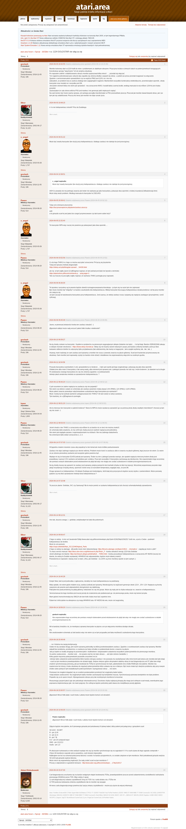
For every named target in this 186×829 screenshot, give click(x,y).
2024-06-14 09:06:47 (57, 535)
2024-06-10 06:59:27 (57, 340)
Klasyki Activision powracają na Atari (34, 36)
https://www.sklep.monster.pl (83, 347)
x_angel (24, 137)
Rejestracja (71, 19)
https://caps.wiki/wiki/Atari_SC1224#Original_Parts (68, 547)
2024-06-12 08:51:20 (57, 403)
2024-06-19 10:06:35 (57, 710)
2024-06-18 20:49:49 (57, 640)
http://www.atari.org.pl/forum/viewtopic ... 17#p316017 (102, 763)
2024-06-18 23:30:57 (57, 690)
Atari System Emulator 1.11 (31, 45)
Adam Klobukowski (30, 770)
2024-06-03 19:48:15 (57, 103)
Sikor (23, 103)
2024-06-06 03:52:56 (57, 258)
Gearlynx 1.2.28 (26, 43)
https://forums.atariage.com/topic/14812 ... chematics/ (117, 549)
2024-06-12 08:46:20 (57, 382)
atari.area (93, 7)
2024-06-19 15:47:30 (57, 770)
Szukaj (59, 19)
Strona (23, 133)
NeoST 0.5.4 (25, 41)
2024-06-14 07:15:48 (57, 481)
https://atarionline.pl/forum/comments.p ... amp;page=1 (69, 273)
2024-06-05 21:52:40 (57, 221)
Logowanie (83, 19)
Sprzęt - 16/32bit (41, 52)
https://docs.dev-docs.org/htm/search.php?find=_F (86, 551)
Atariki (95, 19)
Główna (22, 19)
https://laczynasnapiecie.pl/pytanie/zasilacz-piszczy (68, 207)
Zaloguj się (133, 56)
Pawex (24, 200)
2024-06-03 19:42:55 (57, 64)
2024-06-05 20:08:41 (57, 200)
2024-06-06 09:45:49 (57, 320)
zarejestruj (144, 56)
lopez (23, 403)
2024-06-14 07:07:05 (57, 442)
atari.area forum (27, 52)
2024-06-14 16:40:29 (57, 576)
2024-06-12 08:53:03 (57, 423)
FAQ (104, 19)
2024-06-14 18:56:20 (57, 607)
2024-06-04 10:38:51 (57, 174)
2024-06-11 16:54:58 (57, 362)
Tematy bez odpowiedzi (156, 25)
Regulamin (48, 19)
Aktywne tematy (141, 25)
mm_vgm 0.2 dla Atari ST (30, 38)
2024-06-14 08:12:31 (57, 515)
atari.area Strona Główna (119, 19)
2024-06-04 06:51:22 (57, 137)
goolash (24, 64)
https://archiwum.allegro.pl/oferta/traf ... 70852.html (88, 554)
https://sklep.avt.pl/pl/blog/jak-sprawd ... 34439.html (68, 267)
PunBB (165, 819)
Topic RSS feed (159, 60)
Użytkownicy (35, 19)
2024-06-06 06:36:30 (57, 283)
